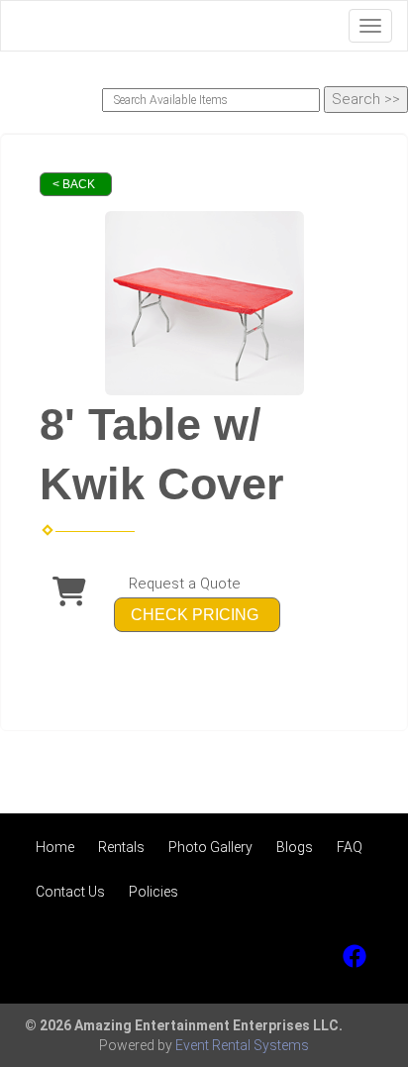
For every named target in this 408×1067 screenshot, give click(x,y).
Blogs (294, 847)
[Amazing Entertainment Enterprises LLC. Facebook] (354, 956)
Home (55, 847)
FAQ (349, 847)
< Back (73, 184)
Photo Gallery (210, 847)
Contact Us (70, 892)
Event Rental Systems (242, 1045)
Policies (153, 892)
